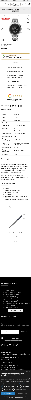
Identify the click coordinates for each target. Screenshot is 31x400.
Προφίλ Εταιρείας (10, 290)
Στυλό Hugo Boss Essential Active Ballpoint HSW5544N (15, 233)
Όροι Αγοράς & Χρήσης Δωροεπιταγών (16, 300)
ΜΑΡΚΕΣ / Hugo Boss (11, 192)
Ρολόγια (9, 15)
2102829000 (5, 359)
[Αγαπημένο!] (28, 19)
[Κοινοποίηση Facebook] (10, 105)
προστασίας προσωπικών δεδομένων (13, 340)
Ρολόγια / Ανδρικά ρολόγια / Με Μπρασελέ (17, 199)
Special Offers (9, 194)
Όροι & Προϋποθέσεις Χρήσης (13, 292)
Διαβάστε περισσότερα (23, 383)
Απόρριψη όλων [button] (22, 393)
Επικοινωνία (5, 0)
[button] (14, 40)
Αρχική (3, 15)
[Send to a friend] (21, 105)
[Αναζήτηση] (5, 4)
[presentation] (2, 29)
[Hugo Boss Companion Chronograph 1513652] (15, 29)
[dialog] (15, 385)
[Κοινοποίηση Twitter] (13, 105)
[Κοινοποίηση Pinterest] (16, 105)
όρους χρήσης (15, 338)
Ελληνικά (26, 0)
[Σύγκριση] (28, 22)
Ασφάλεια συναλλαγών (11, 301)
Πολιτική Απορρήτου (11, 296)
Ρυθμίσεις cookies (15, 310)
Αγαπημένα (15, 0)
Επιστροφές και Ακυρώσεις (12, 298)
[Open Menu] (2, 4)
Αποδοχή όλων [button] (8, 393)
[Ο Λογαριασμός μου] (25, 4)
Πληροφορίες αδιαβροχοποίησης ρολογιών (17, 303)
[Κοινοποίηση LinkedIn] (18, 105)
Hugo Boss (17, 114)
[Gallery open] (3, 40)
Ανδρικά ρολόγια (18, 15)
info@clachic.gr (7, 362)
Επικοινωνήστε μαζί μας (12, 307)
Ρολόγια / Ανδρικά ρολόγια (12, 190)
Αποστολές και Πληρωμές (12, 294)
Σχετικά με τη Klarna (10, 305)
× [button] (29, 371)
